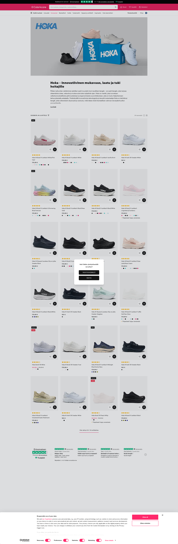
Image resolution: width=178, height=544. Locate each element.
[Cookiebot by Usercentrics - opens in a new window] (25, 540)
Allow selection (145, 523)
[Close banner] (162, 515)
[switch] (66, 540)
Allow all (145, 517)
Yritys (89, 278)
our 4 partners (47, 519)
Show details (109, 540)
